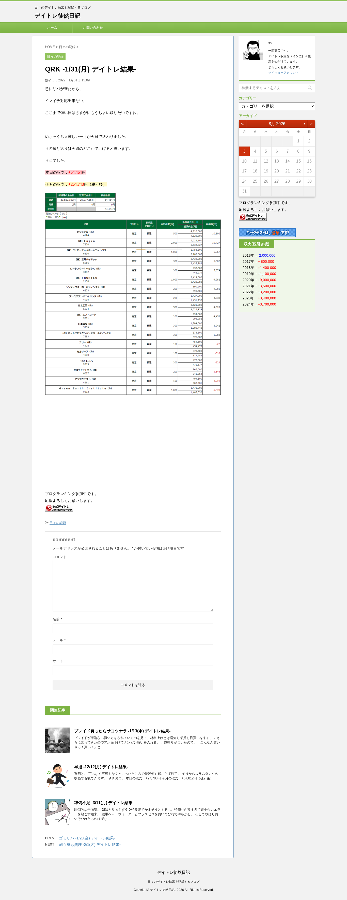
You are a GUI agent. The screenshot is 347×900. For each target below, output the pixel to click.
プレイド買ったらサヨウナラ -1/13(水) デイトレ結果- (122, 731)
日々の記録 (58, 523)
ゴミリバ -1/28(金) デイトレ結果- (87, 838)
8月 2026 (277, 124)
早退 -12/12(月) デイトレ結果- (101, 767)
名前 (57, 619)
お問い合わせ (93, 28)
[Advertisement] (87, 443)
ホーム (52, 28)
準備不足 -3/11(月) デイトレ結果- (104, 803)
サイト (58, 661)
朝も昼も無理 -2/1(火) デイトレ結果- (90, 844)
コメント (60, 557)
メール (59, 640)
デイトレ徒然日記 (57, 15)
